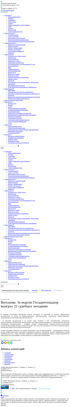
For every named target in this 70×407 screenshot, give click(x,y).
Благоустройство (13, 59)
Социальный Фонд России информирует (21, 92)
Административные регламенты (18, 110)
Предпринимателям (14, 71)
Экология (11, 80)
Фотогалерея (12, 30)
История (10, 18)
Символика (11, 20)
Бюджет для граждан (14, 49)
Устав (9, 123)
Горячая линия (12, 139)
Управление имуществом (16, 62)
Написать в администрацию (17, 44)
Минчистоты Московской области (18, 98)
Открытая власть (9, 43)
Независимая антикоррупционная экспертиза (22, 115)
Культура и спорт (13, 76)
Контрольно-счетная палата (16, 38)
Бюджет (10, 105)
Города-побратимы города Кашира (19, 25)
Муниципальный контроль (16, 85)
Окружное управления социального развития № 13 (24, 94)
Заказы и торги (12, 79)
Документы (8, 102)
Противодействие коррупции (13, 100)
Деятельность (8, 54)
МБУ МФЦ (11, 90)
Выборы (11, 53)
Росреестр (11, 95)
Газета (10, 107)
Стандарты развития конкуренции (18, 120)
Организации (8, 89)
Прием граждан (13, 46)
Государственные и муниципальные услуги (21, 64)
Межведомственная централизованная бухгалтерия (24, 97)
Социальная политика (15, 118)
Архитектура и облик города (17, 56)
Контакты (7, 134)
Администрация (13, 35)
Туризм (10, 23)
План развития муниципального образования (22, 87)
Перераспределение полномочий (18, 77)
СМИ (9, 27)
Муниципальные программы (17, 108)
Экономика (11, 84)
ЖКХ (9, 67)
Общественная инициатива (16, 128)
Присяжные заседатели (15, 131)
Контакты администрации (16, 136)
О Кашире (7, 15)
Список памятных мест (15, 31)
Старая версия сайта (43, 388)
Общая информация (14, 17)
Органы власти (9, 33)
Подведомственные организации (18, 40)
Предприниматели (14, 111)
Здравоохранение (13, 69)
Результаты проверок (14, 116)
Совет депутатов (13, 36)
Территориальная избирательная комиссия (21, 41)
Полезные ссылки (13, 141)
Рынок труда (12, 72)
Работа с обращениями (15, 48)
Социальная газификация (16, 51)
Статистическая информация (17, 121)
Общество (7, 125)
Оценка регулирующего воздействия (19, 113)
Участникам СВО (13, 133)
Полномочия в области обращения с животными (23, 82)
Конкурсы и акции (14, 74)
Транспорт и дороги (14, 61)
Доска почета (12, 22)
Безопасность (12, 58)
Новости (10, 28)
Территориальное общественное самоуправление (23, 129)
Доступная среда (13, 66)
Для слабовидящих (8, 10)
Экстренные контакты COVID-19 (18, 143)
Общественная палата (15, 126)
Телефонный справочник (16, 138)
